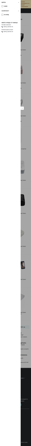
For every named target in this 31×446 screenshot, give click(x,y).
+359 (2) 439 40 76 (8, 26)
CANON (5, 6)
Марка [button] (4, 2)
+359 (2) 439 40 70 (8, 31)
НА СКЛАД (6, 14)
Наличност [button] (5, 11)
